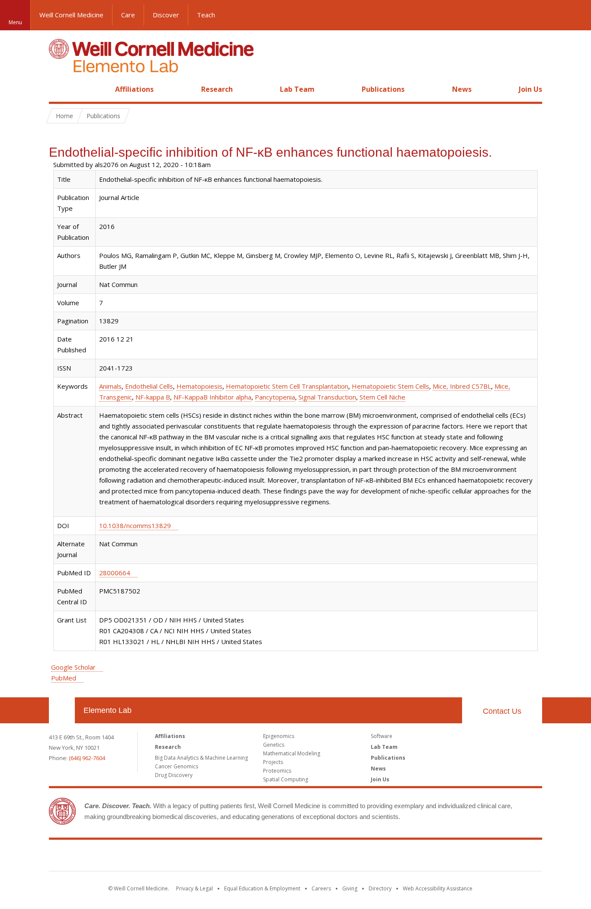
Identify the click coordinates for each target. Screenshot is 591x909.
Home (58, 89)
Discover (166, 14)
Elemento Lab (108, 710)
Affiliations (134, 89)
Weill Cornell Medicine (71, 14)
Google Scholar (73, 667)
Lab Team (297, 89)
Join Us (530, 89)
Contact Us (502, 711)
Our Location (62, 710)
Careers (321, 888)
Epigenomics (278, 736)
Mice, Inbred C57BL (462, 386)
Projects (273, 762)
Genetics (273, 744)
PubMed (63, 678)
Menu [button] (15, 22)
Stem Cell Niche (382, 397)
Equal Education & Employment (262, 888)
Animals (110, 386)
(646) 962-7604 (87, 758)
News (462, 89)
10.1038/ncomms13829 (135, 525)
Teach (206, 14)
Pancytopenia (275, 397)
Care (128, 14)
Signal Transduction (327, 397)
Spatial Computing (285, 779)
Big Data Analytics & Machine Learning (201, 757)
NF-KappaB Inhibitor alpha (212, 397)
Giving (349, 888)
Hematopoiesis (199, 386)
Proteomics (277, 770)
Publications (383, 89)
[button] (576, 15)
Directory (380, 888)
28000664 (114, 572)
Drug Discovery (174, 775)
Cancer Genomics (176, 766)
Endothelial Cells (149, 386)
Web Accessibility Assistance (437, 888)
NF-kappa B (152, 397)
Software (381, 736)
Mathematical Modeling (291, 753)
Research (217, 89)
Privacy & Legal (194, 888)
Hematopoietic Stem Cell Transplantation (287, 386)
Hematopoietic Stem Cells (390, 386)
